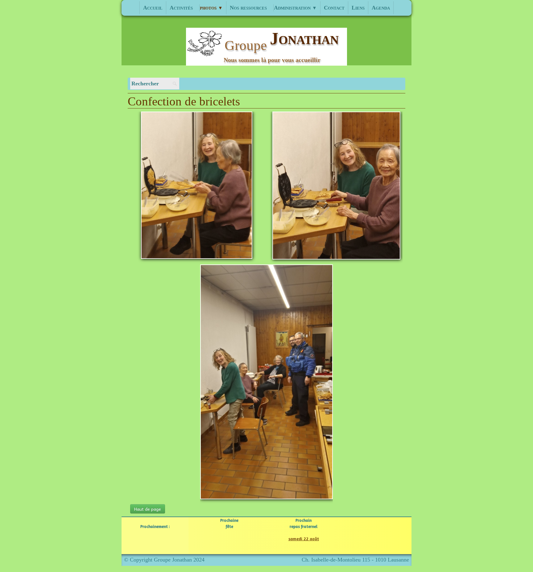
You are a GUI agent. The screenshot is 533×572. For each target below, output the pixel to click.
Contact (334, 8)
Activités (181, 8)
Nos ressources (248, 8)
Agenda (381, 8)
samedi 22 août (303, 538)
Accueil (153, 8)
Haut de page (147, 508)
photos (211, 8)
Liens (358, 8)
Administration (295, 8)
